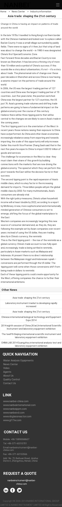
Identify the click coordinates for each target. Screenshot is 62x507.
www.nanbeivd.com (13, 412)
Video (6, 368)
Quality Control (11, 379)
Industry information (40, 11)
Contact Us (9, 383)
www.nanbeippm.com (15, 408)
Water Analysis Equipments (18, 360)
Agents (7, 371)
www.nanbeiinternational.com (19, 405)
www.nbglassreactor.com (17, 416)
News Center (18, 11)
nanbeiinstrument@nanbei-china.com (21, 481)
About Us (8, 375)
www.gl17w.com (12, 420)
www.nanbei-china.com (15, 401)
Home (3, 11)
